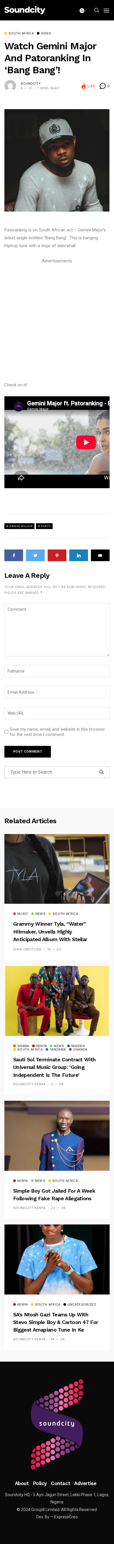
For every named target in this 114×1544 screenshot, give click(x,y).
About (22, 1483)
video (46, 33)
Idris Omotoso (27, 949)
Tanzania (58, 1049)
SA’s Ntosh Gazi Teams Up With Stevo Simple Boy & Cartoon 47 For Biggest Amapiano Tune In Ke (55, 1322)
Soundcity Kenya (29, 1084)
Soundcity (30, 84)
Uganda (80, 1049)
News (40, 914)
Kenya (41, 1046)
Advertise (85, 1483)
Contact (60, 1483)
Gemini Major (20, 526)
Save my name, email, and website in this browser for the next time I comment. (57, 732)
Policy (40, 1483)
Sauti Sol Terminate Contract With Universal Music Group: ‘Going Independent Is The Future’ (54, 1067)
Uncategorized (82, 1304)
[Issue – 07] (57, 1424)
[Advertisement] (57, 322)
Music (22, 914)
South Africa (21, 33)
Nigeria (78, 1046)
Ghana (23, 1046)
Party (46, 526)
